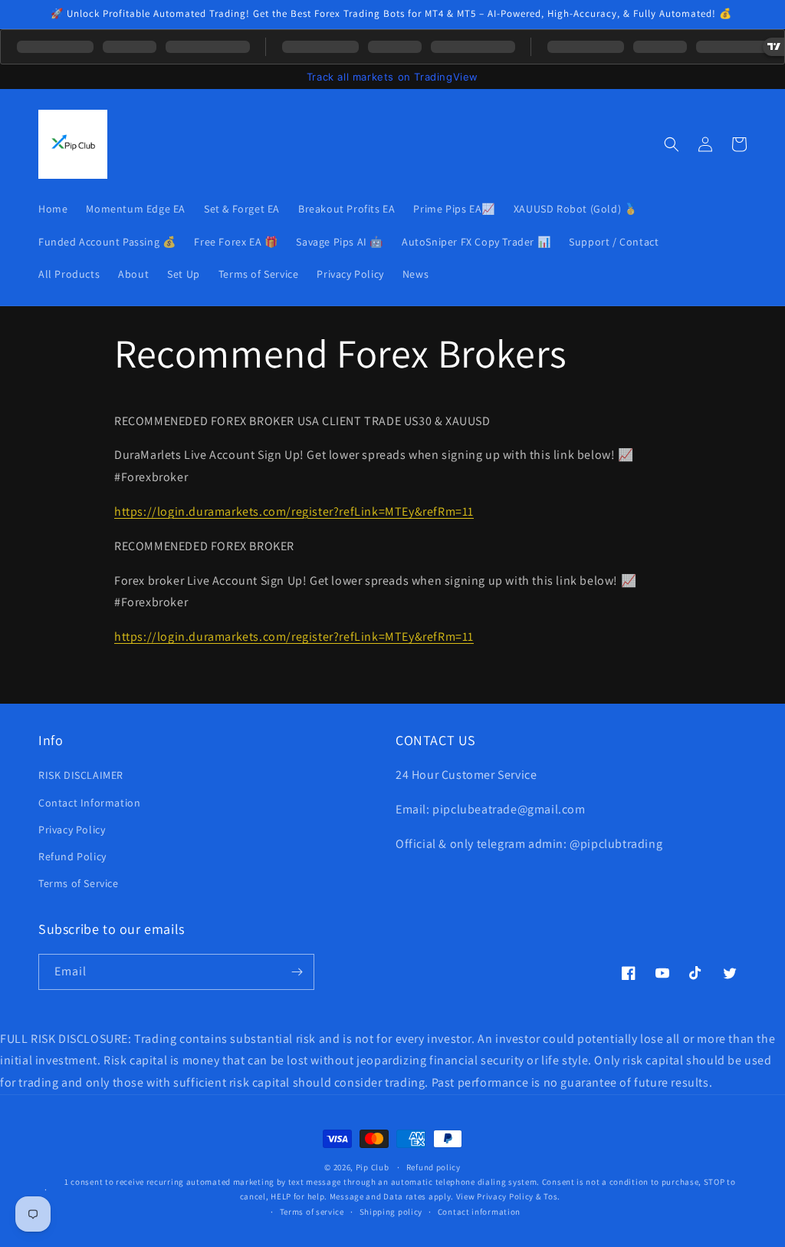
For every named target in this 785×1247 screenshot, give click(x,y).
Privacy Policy (71, 829)
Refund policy (433, 1167)
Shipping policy (391, 1211)
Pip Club (372, 1167)
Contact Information (89, 803)
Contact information (479, 1211)
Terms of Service (78, 883)
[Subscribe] (297, 972)
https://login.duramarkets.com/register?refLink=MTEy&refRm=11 (294, 511)
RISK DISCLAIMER (80, 775)
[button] (671, 144)
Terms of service (312, 1211)
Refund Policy (72, 856)
